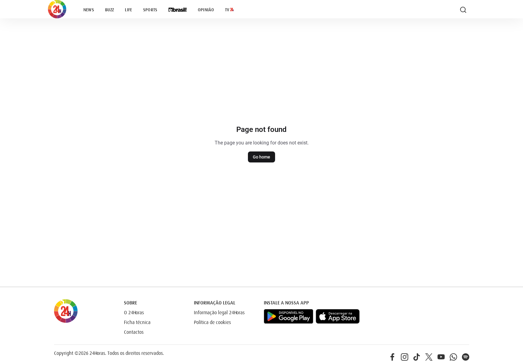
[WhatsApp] (453, 357)
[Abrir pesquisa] (463, 10)
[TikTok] (416, 357)
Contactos (133, 332)
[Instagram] (404, 357)
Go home (261, 157)
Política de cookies (212, 322)
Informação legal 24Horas (219, 312)
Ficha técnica (137, 322)
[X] (429, 357)
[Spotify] (465, 357)
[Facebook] (392, 357)
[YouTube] (441, 357)
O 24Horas (134, 312)
